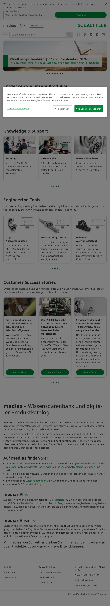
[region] (55, 102)
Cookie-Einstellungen (18, 108)
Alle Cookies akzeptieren (88, 108)
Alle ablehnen (62, 108)
